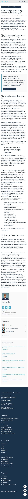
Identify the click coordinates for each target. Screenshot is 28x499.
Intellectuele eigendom (6, 429)
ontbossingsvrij (5, 61)
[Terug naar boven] (25, 494)
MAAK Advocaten (20, 260)
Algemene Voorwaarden (7, 457)
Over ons (3, 444)
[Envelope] (3, 307)
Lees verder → (5, 349)
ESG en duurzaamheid (6, 431)
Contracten (4, 422)
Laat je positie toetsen (9, 89)
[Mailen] (25, 490)
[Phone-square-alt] (6, 307)
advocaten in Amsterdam (10, 269)
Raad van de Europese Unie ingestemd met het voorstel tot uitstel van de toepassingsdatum (13, 157)
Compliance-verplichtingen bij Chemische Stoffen (12, 379)
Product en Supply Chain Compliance (9, 314)
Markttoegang (4, 313)
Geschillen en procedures (7, 420)
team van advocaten (20, 262)
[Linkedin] (10, 307)
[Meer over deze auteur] (5, 296)
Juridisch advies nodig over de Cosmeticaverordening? (13, 374)
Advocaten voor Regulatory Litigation (9, 312)
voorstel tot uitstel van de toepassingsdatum (12, 105)
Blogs (2, 448)
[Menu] (25, 1)
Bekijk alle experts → (6, 335)
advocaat (20, 257)
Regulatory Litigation (6, 427)
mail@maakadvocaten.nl (7, 404)
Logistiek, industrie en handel (8, 433)
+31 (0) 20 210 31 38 (7, 403)
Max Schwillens (6, 302)
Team (2, 446)
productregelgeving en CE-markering (16, 279)
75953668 (7, 407)
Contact (3, 452)
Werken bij (3, 450)
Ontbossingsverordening (9, 18)
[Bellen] (25, 486)
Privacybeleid (4, 459)
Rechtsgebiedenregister (7, 463)
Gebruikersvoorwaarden (7, 465)
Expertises (4, 415)
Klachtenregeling (5, 461)
